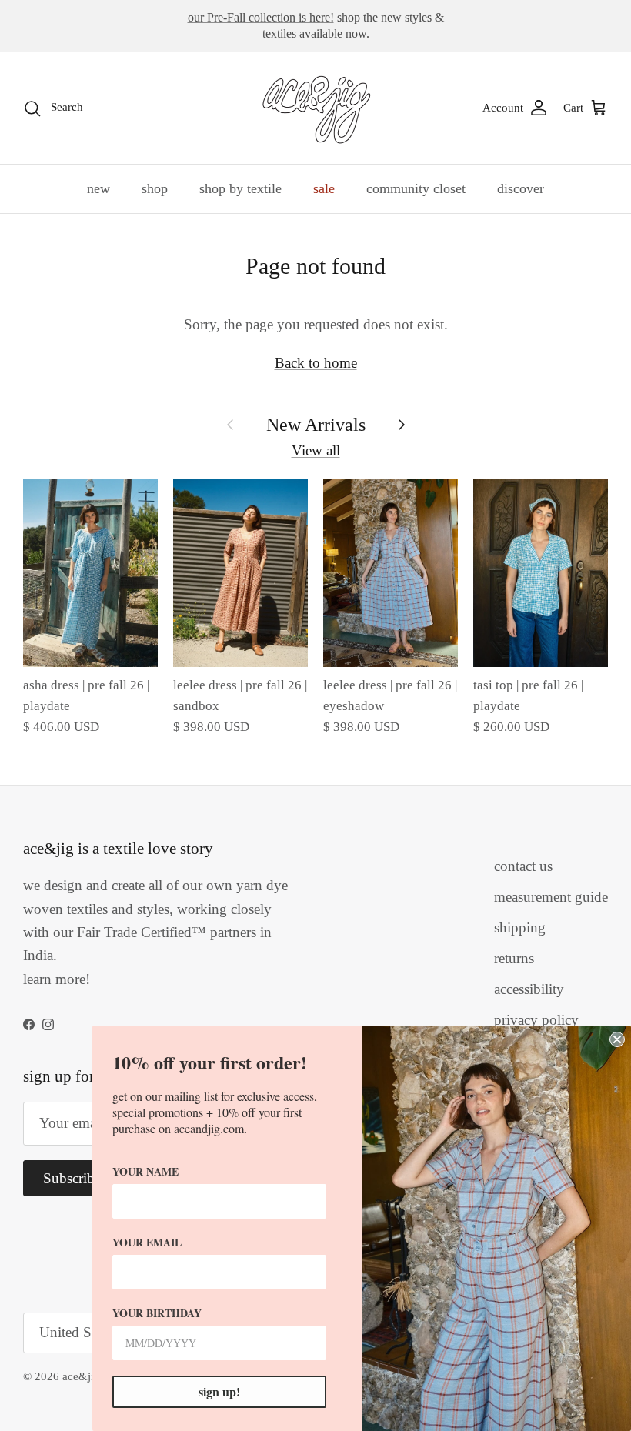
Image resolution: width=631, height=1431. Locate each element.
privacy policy (536, 1020)
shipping (520, 927)
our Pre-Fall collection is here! (261, 17)
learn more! (56, 979)
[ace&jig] (316, 107)
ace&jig (81, 1376)
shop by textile (240, 188)
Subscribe (72, 1178)
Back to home (316, 363)
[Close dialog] (617, 1039)
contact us (523, 866)
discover (520, 188)
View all (316, 450)
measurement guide (551, 897)
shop (155, 188)
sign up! (219, 1391)
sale (324, 188)
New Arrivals (316, 424)
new (98, 188)
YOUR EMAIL (147, 1242)
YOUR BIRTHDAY (157, 1313)
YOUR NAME (145, 1171)
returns (514, 958)
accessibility (529, 989)
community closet (416, 188)
